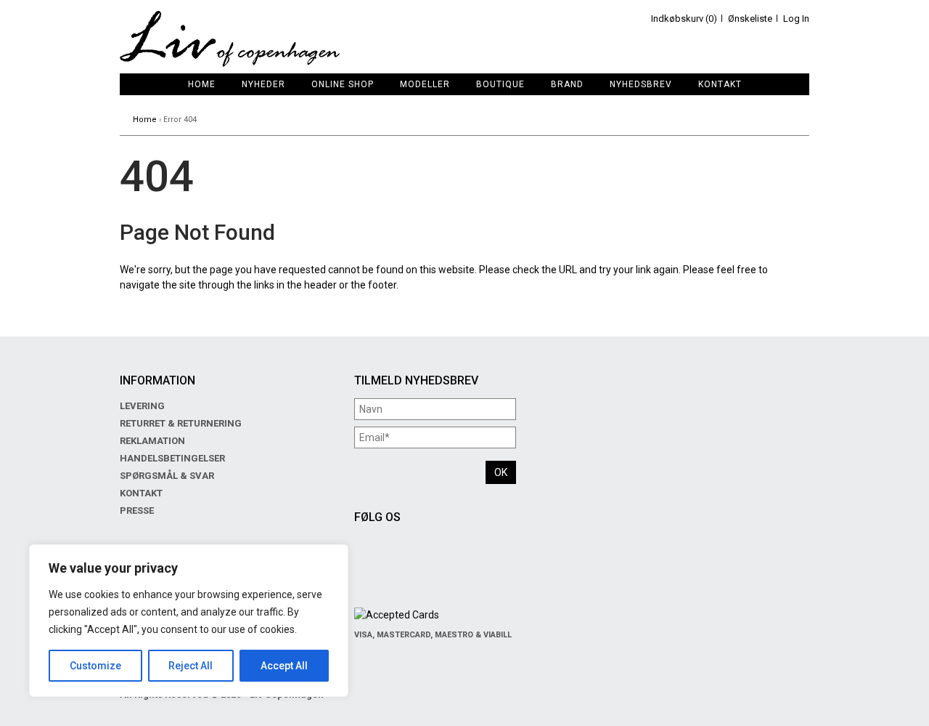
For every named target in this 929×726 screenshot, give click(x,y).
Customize (95, 665)
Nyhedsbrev (641, 84)
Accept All (284, 665)
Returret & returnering (181, 423)
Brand (567, 84)
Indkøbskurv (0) (684, 18)
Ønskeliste (750, 18)
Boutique (500, 84)
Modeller (425, 84)
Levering (142, 405)
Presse (137, 510)
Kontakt (720, 84)
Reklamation (152, 440)
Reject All (190, 665)
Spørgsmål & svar (167, 475)
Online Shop (342, 84)
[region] (188, 620)
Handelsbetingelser (172, 458)
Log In (796, 18)
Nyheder (263, 84)
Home (202, 84)
